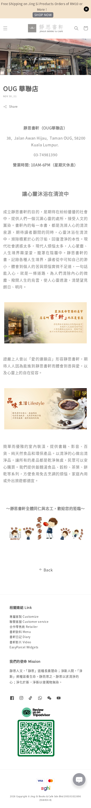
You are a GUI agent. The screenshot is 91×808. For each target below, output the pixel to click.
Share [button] (13, 106)
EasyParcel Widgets (24, 647)
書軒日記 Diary (20, 637)
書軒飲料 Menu (20, 632)
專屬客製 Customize (24, 616)
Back (48, 570)
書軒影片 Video (20, 642)
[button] (5, 28)
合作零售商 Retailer (23, 626)
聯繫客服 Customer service (29, 621)
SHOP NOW (43, 14)
